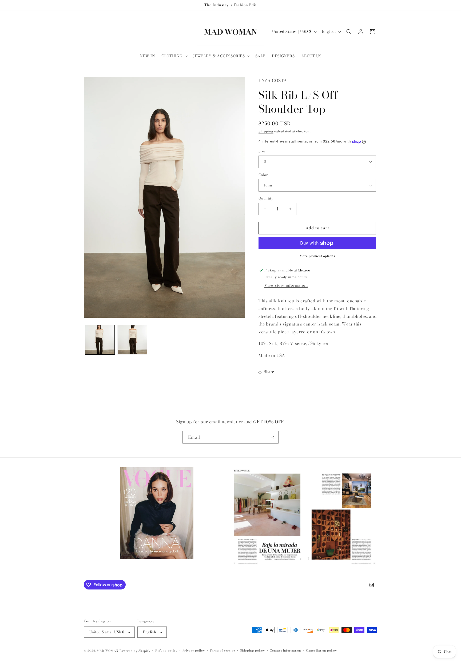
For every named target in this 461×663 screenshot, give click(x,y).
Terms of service (222, 650)
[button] (174, 56)
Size (262, 151)
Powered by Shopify (135, 651)
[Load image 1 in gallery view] (100, 339)
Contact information (285, 650)
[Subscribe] (272, 437)
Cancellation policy (321, 650)
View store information (286, 285)
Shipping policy (252, 650)
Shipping (266, 131)
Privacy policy (193, 650)
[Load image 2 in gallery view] (132, 339)
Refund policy (166, 650)
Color (263, 174)
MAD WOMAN (107, 651)
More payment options (317, 256)
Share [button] (269, 372)
